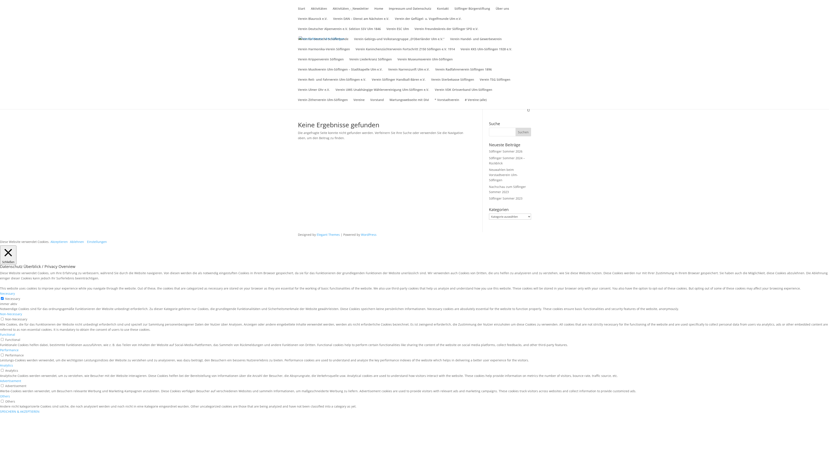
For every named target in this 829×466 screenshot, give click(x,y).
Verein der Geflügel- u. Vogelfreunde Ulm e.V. (428, 19)
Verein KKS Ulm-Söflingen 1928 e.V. (486, 49)
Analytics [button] (6, 365)
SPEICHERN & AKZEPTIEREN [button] (20, 411)
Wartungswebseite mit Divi (409, 100)
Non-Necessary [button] (11, 314)
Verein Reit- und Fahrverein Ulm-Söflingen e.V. (332, 80)
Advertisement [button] (10, 381)
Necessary (12, 299)
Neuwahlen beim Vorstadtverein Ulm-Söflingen (503, 175)
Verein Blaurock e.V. (312, 19)
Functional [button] (7, 334)
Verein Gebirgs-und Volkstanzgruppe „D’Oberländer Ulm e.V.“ (399, 39)
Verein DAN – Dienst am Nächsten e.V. (361, 19)
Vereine (359, 100)
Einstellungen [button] (97, 242)
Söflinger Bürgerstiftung (472, 9)
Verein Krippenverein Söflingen (321, 59)
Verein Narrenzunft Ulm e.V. (409, 69)
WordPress (369, 235)
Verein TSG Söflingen (495, 80)
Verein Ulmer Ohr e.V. (314, 90)
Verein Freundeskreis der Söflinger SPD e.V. (446, 29)
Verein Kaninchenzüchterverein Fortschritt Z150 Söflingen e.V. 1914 (405, 49)
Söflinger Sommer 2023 (505, 198)
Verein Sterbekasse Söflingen (452, 80)
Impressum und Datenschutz (410, 9)
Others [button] (5, 396)
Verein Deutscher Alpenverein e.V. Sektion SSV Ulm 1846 (339, 29)
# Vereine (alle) (476, 100)
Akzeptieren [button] (59, 242)
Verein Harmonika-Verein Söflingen (324, 49)
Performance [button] (9, 350)
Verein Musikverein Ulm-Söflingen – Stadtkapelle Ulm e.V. (340, 69)
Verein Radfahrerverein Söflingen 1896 (463, 69)
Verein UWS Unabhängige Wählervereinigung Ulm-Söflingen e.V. (382, 90)
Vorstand (377, 100)
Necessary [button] (7, 293)
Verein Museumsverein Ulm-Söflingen (425, 59)
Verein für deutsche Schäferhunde (323, 39)
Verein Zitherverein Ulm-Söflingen (323, 100)
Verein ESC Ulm (397, 29)
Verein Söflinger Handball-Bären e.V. (399, 80)
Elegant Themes (328, 235)
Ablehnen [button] (77, 242)
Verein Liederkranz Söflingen (370, 59)
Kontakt (443, 9)
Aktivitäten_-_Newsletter (351, 9)
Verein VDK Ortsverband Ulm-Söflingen (463, 90)
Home (378, 9)
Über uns (502, 9)
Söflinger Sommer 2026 (505, 151)
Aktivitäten (319, 9)
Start (301, 9)
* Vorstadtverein (447, 100)
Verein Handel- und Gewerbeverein (476, 39)
